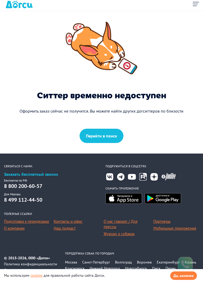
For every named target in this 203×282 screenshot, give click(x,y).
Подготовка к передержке (26, 221)
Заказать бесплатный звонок (31, 174)
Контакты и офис (68, 221)
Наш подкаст (65, 228)
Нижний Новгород (105, 268)
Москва (71, 262)
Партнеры (161, 221)
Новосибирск (136, 268)
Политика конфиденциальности (30, 264)
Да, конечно (183, 275)
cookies (36, 275)
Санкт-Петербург (96, 262)
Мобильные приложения (174, 228)
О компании (14, 228)
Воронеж (144, 262)
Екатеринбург (168, 262)
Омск (156, 268)
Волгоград (123, 262)
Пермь (170, 268)
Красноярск (75, 268)
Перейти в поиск (101, 135)
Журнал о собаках (119, 233)
